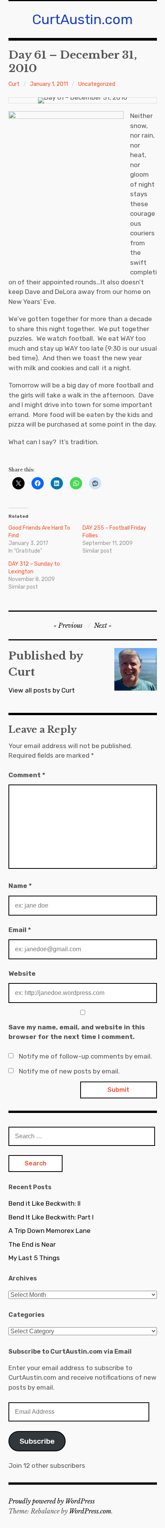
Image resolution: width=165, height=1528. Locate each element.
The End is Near (32, 1244)
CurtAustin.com (82, 19)
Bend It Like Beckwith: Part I (51, 1217)
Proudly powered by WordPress (51, 1501)
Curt (14, 84)
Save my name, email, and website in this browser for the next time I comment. (76, 1032)
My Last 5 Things (34, 1258)
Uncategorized (96, 84)
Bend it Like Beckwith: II (44, 1203)
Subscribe (37, 1441)
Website (22, 973)
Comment (26, 775)
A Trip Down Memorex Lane (49, 1230)
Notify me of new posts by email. (69, 1071)
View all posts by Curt (41, 690)
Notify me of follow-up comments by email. (85, 1056)
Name (20, 886)
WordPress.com (90, 1511)
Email (19, 930)
